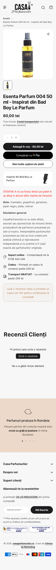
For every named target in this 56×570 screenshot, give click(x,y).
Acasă (6, 18)
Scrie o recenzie (28, 356)
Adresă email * (14, 509)
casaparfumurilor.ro (23, 543)
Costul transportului (28, 121)
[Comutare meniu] (5, 7)
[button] (48, 34)
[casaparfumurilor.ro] (22, 7)
